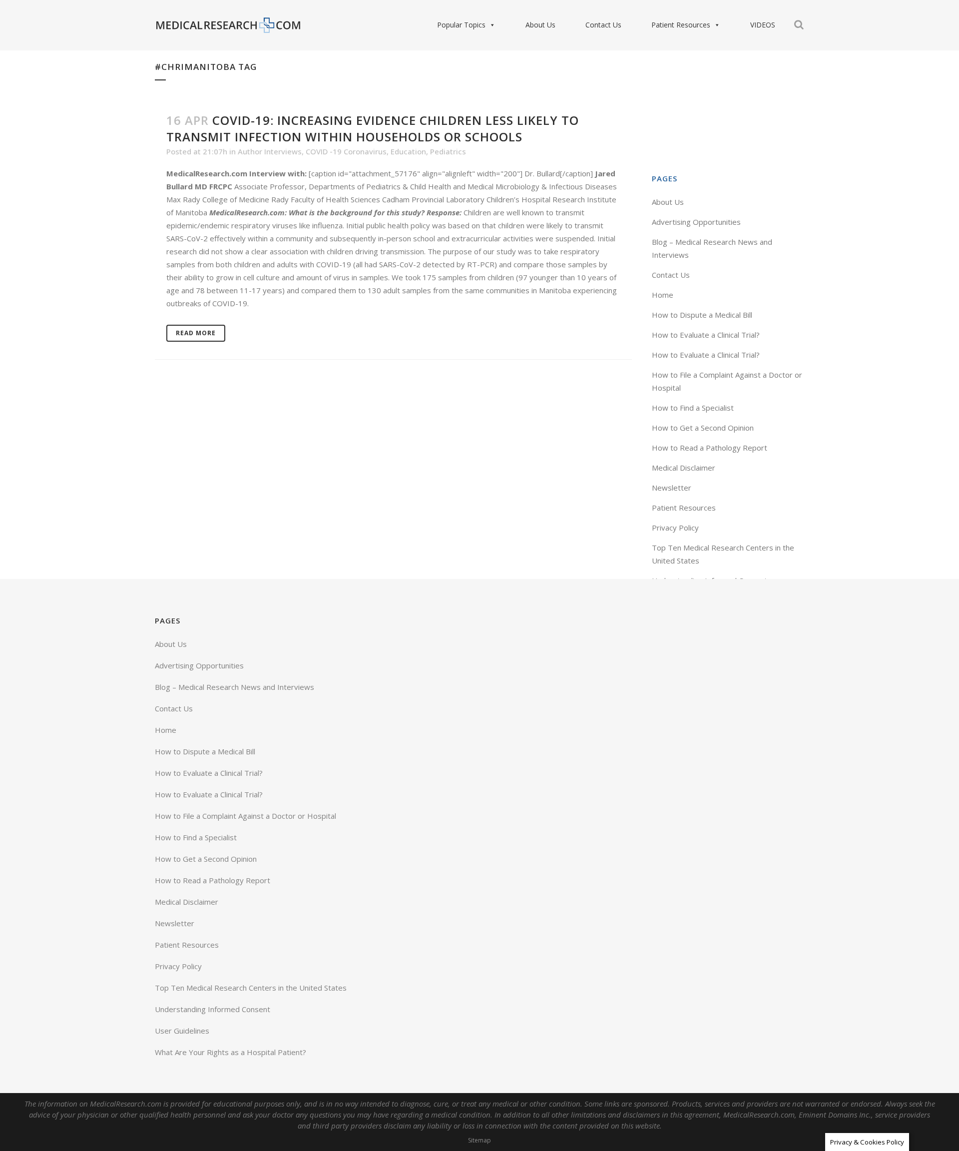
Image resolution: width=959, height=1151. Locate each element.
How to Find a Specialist (693, 408)
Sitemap (479, 1140)
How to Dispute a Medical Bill (702, 315)
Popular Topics (461, 24)
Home (662, 295)
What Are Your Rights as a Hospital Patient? (230, 1052)
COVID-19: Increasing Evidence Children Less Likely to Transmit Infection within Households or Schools (372, 128)
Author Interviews (270, 151)
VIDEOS (762, 24)
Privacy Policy (675, 528)
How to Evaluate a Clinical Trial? (706, 335)
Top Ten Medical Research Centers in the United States (251, 988)
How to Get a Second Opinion (703, 428)
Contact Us (603, 24)
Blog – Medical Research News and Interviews (234, 687)
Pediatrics (448, 151)
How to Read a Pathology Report (709, 448)
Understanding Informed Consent (212, 1009)
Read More (196, 333)
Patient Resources (680, 24)
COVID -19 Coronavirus (346, 151)
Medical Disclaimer (683, 468)
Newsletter (671, 488)
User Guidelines (182, 1031)
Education (408, 151)
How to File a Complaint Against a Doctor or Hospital (245, 816)
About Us (540, 24)
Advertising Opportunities (696, 222)
